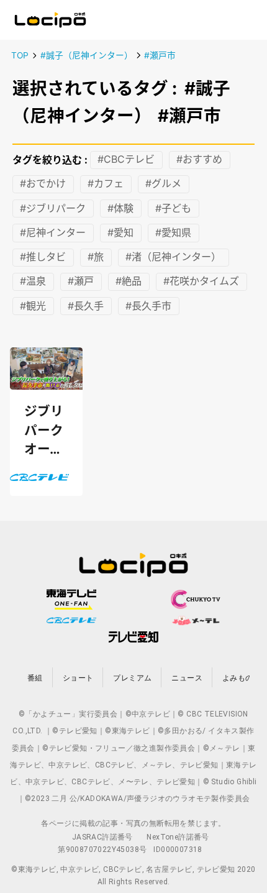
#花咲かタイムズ (201, 281)
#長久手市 (148, 306)
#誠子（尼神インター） (86, 55)
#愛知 (120, 232)
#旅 (96, 257)
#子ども (173, 208)
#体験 (120, 208)
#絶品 (128, 281)
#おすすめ (199, 159)
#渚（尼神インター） (173, 257)
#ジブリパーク (53, 208)
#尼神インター (53, 232)
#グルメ (163, 184)
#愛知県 (173, 232)
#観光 (33, 306)
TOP (20, 55)
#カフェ (106, 184)
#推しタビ (43, 257)
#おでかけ (43, 184)
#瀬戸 (81, 281)
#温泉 (33, 281)
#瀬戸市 (160, 55)
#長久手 (86, 306)
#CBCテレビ (126, 159)
